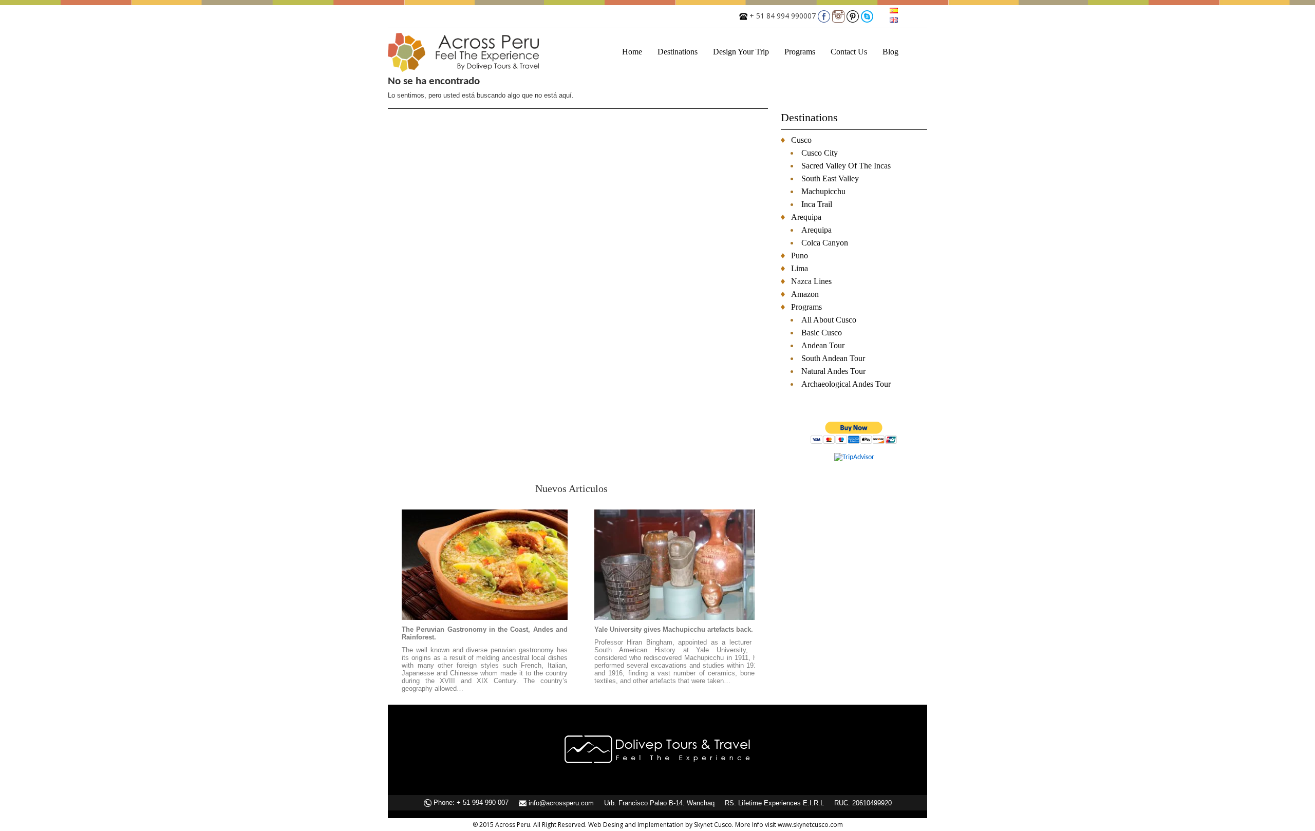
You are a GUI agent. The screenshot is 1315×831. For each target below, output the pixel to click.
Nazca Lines (811, 281)
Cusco (801, 140)
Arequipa (806, 217)
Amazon (805, 294)
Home (632, 51)
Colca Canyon (824, 242)
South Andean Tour (833, 358)
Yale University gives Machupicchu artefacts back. (673, 629)
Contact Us (849, 51)
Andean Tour (822, 345)
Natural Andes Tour (833, 371)
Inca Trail (816, 204)
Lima (799, 268)
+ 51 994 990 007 (483, 802)
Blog (890, 51)
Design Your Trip (741, 51)
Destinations (678, 51)
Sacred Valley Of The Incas (846, 165)
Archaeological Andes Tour (846, 384)
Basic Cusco (821, 332)
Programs (799, 51)
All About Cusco (828, 319)
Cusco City (819, 152)
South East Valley (830, 178)
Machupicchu (823, 191)
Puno (799, 255)
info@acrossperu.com (561, 803)
